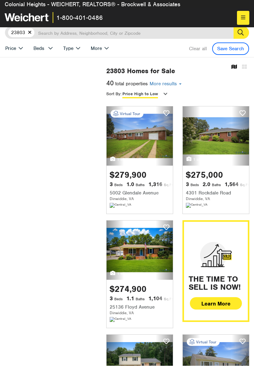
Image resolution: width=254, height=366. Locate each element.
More (96, 48)
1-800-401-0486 (79, 18)
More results (164, 84)
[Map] (234, 67)
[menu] (243, 18)
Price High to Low (140, 93)
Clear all (198, 49)
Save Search (230, 49)
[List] (244, 67)
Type (68, 48)
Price (10, 48)
